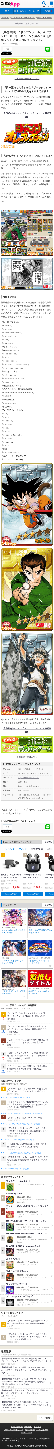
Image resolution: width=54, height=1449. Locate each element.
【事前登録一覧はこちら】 (27, 78)
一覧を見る (47, 842)
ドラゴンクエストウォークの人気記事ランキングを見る (22, 1113)
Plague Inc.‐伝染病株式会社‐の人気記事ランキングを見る (22, 1153)
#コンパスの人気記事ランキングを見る (16, 1097)
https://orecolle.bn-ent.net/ (28, 777)
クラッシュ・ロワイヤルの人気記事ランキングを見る (21, 1124)
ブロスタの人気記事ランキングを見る (16, 1169)
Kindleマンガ (37, 848)
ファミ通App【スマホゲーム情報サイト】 (18, 17)
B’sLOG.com (26, 1432)
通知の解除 (30, 1429)
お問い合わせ (17, 1426)
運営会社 (37, 1426)
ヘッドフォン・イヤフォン (15, 848)
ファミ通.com (42, 1429)
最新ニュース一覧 (44, 17)
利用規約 (28, 1426)
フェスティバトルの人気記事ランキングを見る (19, 1140)
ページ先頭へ (46, 1417)
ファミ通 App (10, 4)
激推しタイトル (32, 23)
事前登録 (19, 23)
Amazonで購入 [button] (11, 893)
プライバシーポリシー (13, 1429)
